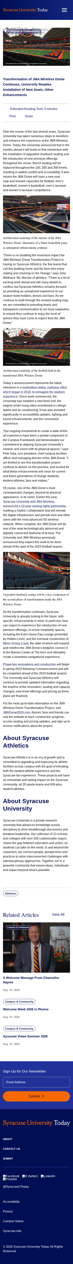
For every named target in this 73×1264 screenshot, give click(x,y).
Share (28, 116)
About (7, 1139)
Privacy (8, 1211)
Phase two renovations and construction (29, 664)
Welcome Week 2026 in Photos (25, 1009)
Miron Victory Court (15, 643)
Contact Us (11, 1148)
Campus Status (13, 1221)
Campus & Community (24, 31)
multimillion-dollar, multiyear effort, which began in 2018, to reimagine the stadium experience (35, 392)
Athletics (10, 893)
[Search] (53, 10)
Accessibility (11, 1201)
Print (12, 116)
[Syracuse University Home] (25, 10)
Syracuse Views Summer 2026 (25, 1036)
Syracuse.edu (12, 1230)
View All (58, 914)
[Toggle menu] (64, 10)
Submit (35, 1096)
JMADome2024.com (16, 712)
